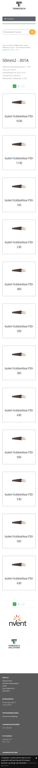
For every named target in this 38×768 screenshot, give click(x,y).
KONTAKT (6, 691)
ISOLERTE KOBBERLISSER (15, 45)
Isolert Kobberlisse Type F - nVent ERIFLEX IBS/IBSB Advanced (16, 47)
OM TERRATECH (8, 688)
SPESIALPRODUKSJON (10, 683)
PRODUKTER (7, 681)
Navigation (10, 19)
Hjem (4, 45)
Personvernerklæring (10, 716)
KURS (4, 686)
